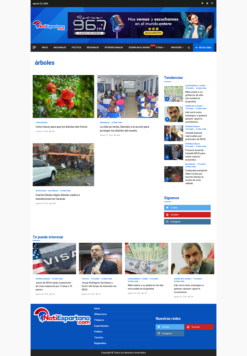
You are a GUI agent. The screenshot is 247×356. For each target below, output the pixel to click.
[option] (187, 94)
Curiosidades (41, 122)
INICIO (45, 47)
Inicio (97, 308)
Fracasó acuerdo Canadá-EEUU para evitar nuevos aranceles (173, 152)
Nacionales (60, 47)
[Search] (189, 47)
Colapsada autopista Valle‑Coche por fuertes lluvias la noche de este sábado (173, 174)
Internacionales (114, 47)
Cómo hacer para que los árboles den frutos (63, 96)
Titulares (189, 88)
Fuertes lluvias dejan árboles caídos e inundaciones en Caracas (63, 164)
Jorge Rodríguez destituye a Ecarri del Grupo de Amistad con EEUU (100, 258)
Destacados (41, 191)
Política (76, 47)
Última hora (116, 122)
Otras (159, 47)
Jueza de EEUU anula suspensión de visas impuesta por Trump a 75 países (54, 258)
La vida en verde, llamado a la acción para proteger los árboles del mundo (128, 96)
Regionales (93, 47)
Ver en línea (205, 47)
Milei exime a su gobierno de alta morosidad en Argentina (173, 94)
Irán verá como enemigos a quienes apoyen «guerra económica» (173, 114)
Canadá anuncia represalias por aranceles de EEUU (173, 133)
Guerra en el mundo (139, 47)
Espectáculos (101, 326)
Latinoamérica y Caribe (195, 85)
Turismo (98, 337)
